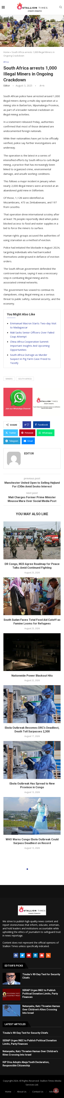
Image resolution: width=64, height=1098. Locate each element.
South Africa (25, 378)
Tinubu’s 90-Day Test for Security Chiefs (25, 1033)
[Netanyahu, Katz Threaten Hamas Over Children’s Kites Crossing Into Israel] (11, 1010)
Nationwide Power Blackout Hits (32, 675)
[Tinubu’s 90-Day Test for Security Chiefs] (11, 978)
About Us (21, 1091)
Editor (6, 85)
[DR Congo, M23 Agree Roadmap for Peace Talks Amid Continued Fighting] (32, 540)
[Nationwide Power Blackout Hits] (32, 652)
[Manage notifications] (56, 1090)
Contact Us (37, 1091)
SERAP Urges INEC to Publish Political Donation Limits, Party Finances (40, 993)
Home (6, 52)
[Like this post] (28, 424)
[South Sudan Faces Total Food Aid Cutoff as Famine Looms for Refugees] (32, 596)
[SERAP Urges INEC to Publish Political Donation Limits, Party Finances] (11, 994)
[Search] (60, 7)
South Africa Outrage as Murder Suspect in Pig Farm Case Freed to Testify (30, 359)
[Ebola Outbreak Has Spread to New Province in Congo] (32, 760)
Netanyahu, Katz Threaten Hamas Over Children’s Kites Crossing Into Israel (41, 1009)
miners (9, 378)
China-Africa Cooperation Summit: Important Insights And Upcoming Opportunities (30, 345)
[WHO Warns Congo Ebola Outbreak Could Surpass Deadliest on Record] (32, 816)
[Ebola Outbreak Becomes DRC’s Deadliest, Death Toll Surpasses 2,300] (32, 704)
